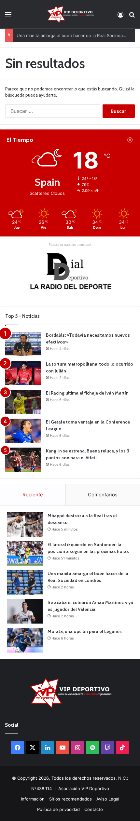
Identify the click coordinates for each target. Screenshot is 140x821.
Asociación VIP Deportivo (83, 788)
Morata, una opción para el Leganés (85, 631)
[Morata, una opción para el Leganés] (25, 640)
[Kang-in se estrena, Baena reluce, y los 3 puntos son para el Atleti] (23, 460)
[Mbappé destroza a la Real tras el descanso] (25, 524)
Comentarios (103, 494)
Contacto (93, 809)
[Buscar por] (132, 16)
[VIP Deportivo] (69, 14)
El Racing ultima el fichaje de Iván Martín (87, 393)
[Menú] (8, 16)
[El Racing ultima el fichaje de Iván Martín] (23, 402)
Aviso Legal (107, 798)
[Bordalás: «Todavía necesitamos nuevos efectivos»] (23, 344)
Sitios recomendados (70, 798)
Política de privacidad (58, 809)
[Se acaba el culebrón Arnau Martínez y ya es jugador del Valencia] (25, 611)
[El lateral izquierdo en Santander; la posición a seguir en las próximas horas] (25, 553)
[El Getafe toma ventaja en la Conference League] (23, 431)
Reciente (32, 494)
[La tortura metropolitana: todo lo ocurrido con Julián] (23, 373)
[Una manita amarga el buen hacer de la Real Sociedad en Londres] (25, 582)
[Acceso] (120, 16)
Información (33, 798)
